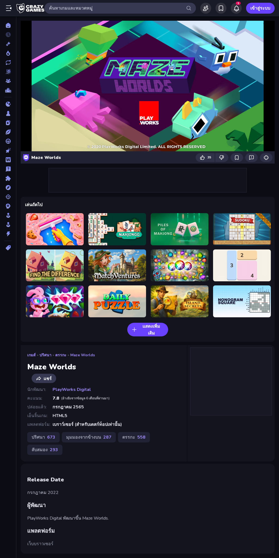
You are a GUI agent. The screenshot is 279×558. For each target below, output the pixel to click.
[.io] (8, 104)
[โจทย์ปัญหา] (8, 169)
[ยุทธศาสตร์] (8, 206)
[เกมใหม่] (8, 44)
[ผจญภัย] (8, 187)
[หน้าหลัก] (8, 25)
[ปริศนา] (8, 178)
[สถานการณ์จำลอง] (8, 215)
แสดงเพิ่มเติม (151, 329)
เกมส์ (31, 355)
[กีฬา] (8, 132)
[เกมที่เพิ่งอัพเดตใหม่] (8, 62)
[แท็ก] (8, 247)
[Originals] (8, 71)
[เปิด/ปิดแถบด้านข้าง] (8, 8)
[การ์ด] (8, 122)
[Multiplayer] (8, 81)
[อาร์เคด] (8, 224)
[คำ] (8, 159)
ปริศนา (45, 355)
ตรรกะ (60, 355)
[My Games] (221, 8)
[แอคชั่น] (8, 234)
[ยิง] (8, 196)
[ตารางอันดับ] (8, 90)
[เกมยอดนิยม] (8, 53)
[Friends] (205, 8)
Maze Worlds (82, 355)
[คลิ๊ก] (8, 150)
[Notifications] (236, 8)
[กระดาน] (8, 113)
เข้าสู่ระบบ (260, 8)
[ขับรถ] (8, 141)
